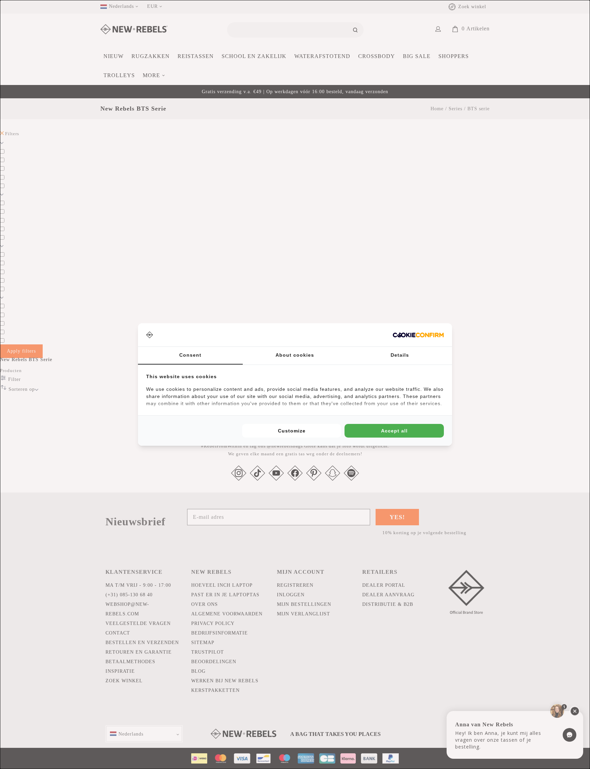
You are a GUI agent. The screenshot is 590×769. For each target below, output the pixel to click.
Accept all (394, 430)
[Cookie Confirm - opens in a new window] (418, 335)
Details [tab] (400, 355)
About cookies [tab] (295, 355)
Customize (292, 430)
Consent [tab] (190, 355)
